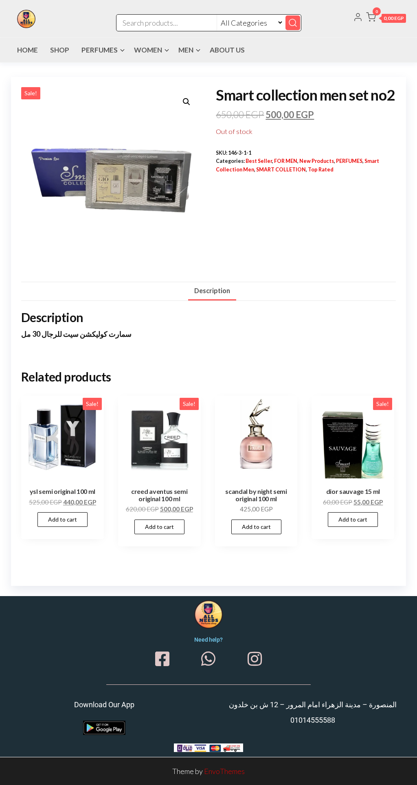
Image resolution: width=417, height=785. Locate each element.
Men (185, 50)
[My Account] (358, 17)
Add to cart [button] (62, 519)
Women (148, 50)
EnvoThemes (224, 771)
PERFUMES (99, 50)
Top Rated (321, 170)
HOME (27, 50)
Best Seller (259, 161)
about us (227, 50)
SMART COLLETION (281, 170)
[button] (386, 18)
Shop (59, 50)
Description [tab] (212, 290)
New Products (316, 161)
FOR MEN (285, 161)
